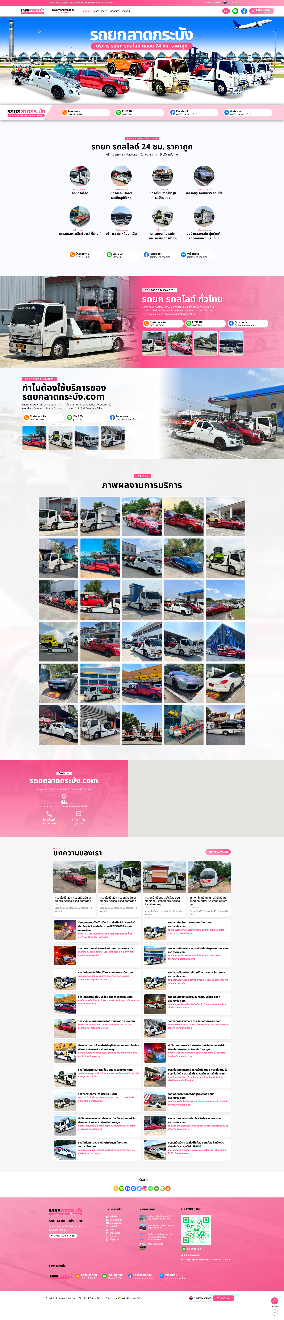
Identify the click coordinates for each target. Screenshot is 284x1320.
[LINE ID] (79, 814)
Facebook (182, 111)
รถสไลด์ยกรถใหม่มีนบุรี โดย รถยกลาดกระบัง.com (105, 997)
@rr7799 (126, 114)
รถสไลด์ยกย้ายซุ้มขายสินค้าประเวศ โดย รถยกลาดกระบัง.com (103, 1145)
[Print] (168, 1188)
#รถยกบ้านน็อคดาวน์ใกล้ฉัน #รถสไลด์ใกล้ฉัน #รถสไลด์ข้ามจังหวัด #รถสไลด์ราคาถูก (162, 901)
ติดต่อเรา (208, 2)
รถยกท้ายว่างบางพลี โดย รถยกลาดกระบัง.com (161, 1227)
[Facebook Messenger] (133, 1188)
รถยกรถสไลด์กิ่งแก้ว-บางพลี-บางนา (97, 1094)
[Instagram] (144, 1188)
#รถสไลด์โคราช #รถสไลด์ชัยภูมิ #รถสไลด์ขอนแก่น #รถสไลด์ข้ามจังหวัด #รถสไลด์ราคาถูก (108, 1047)
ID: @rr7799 (114, 1278)
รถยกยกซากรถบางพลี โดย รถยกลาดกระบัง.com (194, 1021)
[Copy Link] (116, 1188)
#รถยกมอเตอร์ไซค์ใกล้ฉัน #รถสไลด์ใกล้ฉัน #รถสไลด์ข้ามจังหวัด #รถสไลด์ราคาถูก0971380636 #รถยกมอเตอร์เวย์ (106, 926)
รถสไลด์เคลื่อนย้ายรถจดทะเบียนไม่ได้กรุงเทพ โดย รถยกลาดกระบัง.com (198, 950)
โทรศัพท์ (49, 820)
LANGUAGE (232, 2)
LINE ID (127, 111)
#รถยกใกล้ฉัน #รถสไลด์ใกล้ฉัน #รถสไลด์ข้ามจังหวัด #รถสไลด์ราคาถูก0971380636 (196, 1145)
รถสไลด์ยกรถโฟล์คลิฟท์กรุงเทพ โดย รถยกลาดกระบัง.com (191, 1096)
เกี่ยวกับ (126, 11)
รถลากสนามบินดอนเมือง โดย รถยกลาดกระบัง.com (106, 1021)
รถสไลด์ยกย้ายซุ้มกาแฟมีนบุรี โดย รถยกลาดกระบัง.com (160, 1217)
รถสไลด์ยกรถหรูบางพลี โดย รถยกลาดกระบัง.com (105, 1070)
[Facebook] (127, 1188)
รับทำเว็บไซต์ (137, 1298)
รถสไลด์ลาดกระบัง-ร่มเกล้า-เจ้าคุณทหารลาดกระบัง (105, 948)
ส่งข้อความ (236, 111)
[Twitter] (139, 1188)
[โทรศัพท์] (49, 814)
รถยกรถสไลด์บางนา (156, 1244)
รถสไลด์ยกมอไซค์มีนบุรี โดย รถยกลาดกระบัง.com (105, 973)
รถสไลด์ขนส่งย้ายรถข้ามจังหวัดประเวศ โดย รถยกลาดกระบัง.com (195, 1120)
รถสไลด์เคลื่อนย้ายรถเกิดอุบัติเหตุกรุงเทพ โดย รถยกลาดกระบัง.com (196, 974)
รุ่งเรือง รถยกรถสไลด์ (186, 114)
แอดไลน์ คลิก (115, 1275)
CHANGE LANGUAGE (202, 1298)
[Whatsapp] (150, 1188)
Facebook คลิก (142, 1275)
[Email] (156, 1188)
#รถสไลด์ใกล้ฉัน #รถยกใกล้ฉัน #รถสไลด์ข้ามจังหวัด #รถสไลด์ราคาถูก (74, 899)
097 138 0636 (262, 13)
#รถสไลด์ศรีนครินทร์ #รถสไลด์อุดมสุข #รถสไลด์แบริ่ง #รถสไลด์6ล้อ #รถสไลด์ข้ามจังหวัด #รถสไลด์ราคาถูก (197, 1072)
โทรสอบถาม (75, 111)
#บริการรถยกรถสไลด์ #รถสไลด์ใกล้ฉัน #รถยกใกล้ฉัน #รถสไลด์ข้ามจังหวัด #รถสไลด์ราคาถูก (197, 1047)
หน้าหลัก (87, 11)
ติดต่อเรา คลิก (263, 10)
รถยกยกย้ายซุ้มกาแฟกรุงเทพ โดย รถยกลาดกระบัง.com (190, 924)
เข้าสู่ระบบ (218, 2)
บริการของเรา (100, 11)
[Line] (121, 1188)
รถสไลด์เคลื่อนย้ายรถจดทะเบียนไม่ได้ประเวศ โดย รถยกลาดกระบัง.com (161, 1237)
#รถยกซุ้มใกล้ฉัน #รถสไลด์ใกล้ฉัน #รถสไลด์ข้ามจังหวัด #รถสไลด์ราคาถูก (208, 901)
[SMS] (162, 1188)
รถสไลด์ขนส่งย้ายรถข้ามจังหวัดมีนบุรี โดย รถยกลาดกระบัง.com (194, 999)
